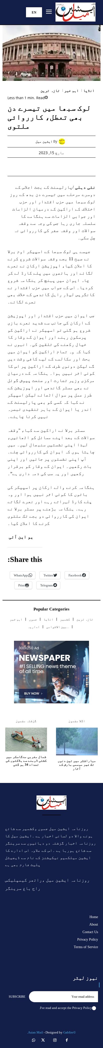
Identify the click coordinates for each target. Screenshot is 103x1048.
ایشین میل (44, 141)
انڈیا (88, 91)
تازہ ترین (50, 91)
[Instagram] (55, 1040)
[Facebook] (80, 167)
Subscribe (17, 996)
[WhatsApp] (57, 167)
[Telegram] (34, 167)
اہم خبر (71, 91)
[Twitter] (69, 167)
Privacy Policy (82, 1008)
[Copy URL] (23, 167)
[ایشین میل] (63, 141)
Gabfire (68, 1032)
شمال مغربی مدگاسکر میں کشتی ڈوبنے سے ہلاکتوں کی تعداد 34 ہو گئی (26, 760)
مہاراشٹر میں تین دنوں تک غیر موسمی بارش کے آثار (77, 764)
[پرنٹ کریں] (46, 167)
